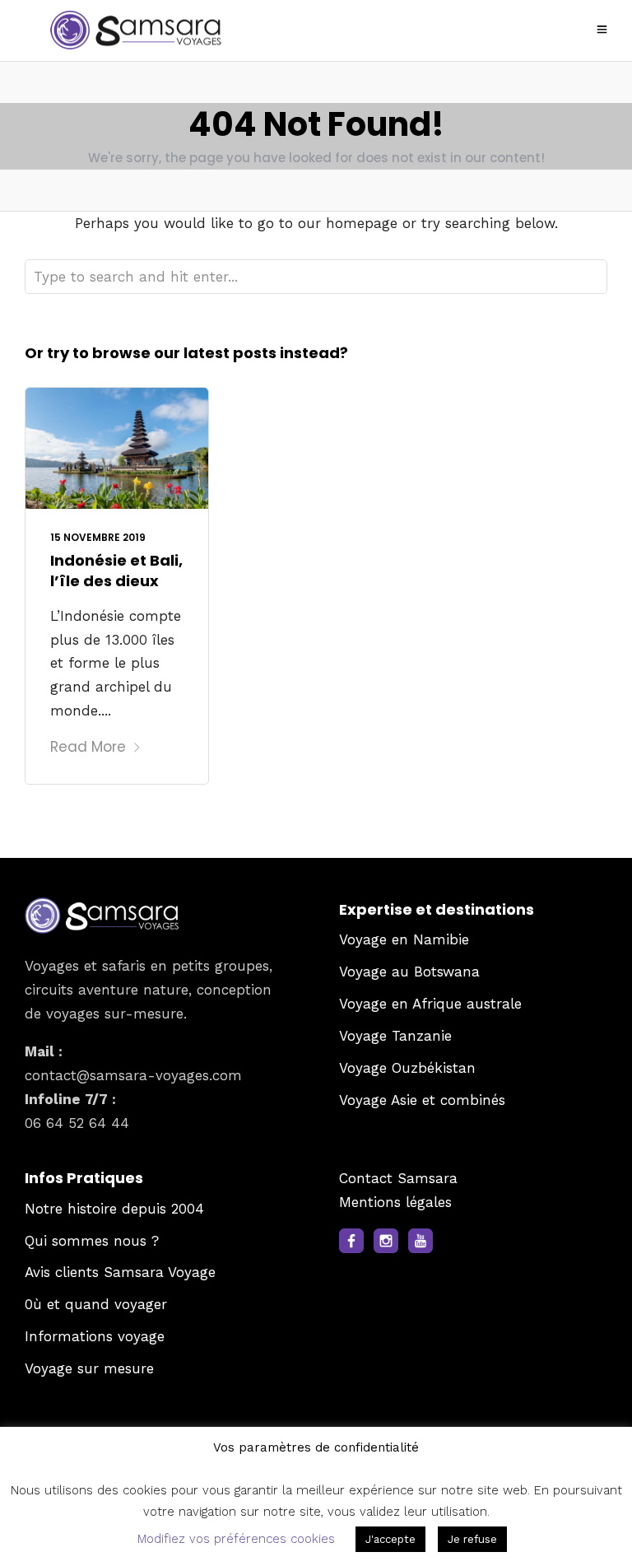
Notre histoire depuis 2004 (114, 1208)
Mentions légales (395, 1202)
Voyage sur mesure (89, 1368)
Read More (88, 747)
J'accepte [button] (390, 1539)
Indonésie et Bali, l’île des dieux (116, 570)
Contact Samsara (398, 1178)
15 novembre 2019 (98, 537)
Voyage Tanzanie (395, 1036)
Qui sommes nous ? (92, 1241)
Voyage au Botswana (409, 971)
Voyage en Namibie (404, 939)
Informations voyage (95, 1336)
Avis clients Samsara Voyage (120, 1272)
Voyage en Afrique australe (430, 1003)
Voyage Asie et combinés (422, 1100)
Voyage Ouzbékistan (407, 1068)
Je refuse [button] (472, 1539)
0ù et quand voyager (96, 1304)
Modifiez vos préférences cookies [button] (236, 1538)
